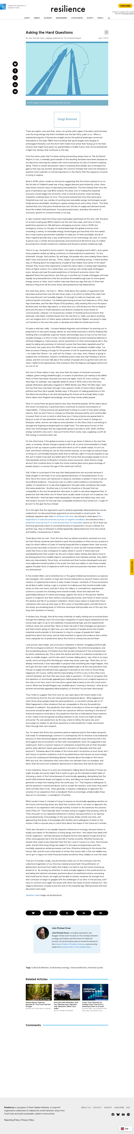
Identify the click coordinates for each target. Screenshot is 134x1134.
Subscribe (119, 1107)
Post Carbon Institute (128, 13)
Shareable (69, 1010)
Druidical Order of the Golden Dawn (76, 947)
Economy (48, 18)
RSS (128, 1107)
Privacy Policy (27, 1120)
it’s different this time (63, 516)
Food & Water (77, 18)
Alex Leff (31, 1008)
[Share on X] (67, 913)
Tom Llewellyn (60, 1010)
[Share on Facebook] (50, 913)
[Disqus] (67, 1056)
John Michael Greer (36, 38)
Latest (27, 18)
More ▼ (101, 18)
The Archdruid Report (72, 38)
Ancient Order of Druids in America (70, 944)
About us (86, 1107)
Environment (61, 18)
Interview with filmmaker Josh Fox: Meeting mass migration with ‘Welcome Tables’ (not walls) (66, 1005)
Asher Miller (88, 1008)
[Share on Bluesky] (33, 913)
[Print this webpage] (100, 913)
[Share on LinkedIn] (83, 913)
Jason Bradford (98, 1008)
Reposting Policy (12, 1120)
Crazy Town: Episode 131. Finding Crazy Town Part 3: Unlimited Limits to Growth (93, 1004)
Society (90, 18)
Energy (37, 18)
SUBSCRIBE (125, 6)
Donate (108, 1107)
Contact (97, 1107)
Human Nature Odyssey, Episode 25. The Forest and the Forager (38, 1004)
